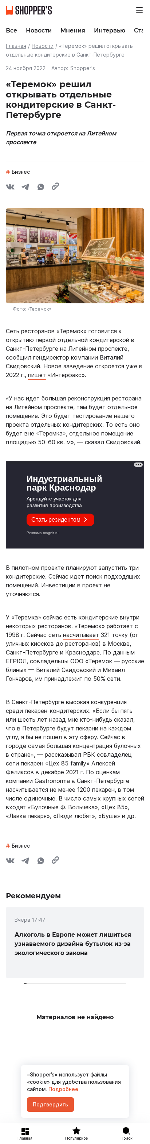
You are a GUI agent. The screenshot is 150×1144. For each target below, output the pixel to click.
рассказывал (63, 754)
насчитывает (81, 634)
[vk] (10, 188)
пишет (37, 375)
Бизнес (21, 172)
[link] (75, 942)
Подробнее (62, 1089)
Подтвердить (50, 1104)
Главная (16, 46)
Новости (43, 46)
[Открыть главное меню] (139, 10)
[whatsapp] (40, 188)
